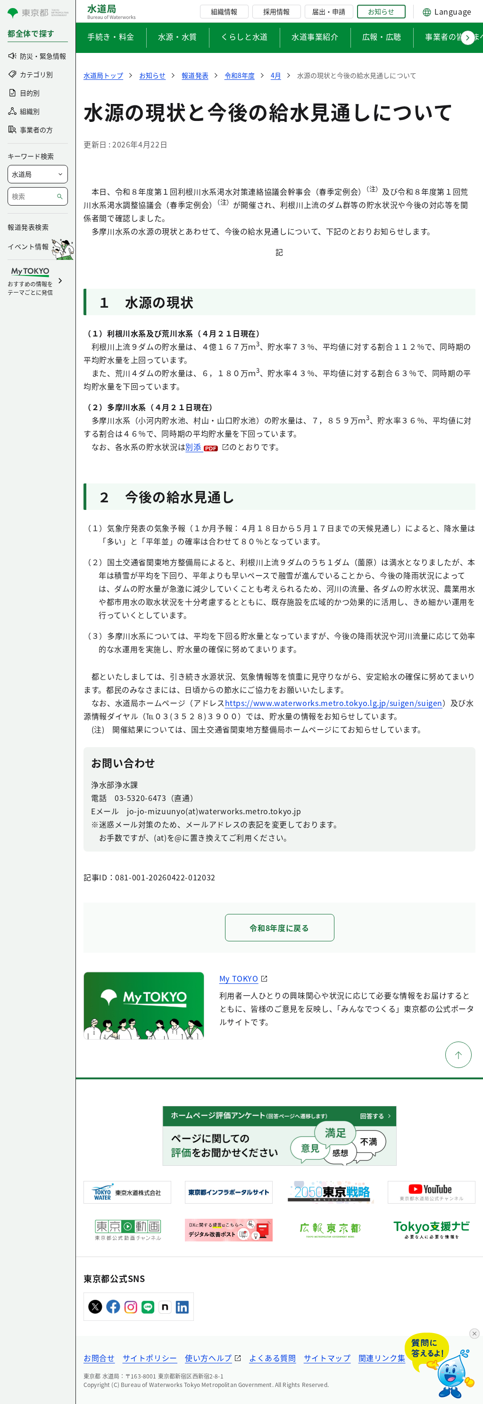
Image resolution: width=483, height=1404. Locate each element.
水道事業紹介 (315, 36)
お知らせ (381, 11)
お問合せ (99, 1357)
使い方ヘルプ (208, 1357)
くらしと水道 (244, 36)
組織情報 (224, 11)
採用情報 (276, 11)
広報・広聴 (381, 36)
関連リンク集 (382, 1357)
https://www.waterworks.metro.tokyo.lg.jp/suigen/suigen (334, 702)
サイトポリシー (150, 1357)
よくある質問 (272, 1357)
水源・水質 (177, 36)
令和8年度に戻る (279, 927)
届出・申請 (328, 11)
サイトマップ (327, 1357)
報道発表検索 (28, 227)
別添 (194, 446)
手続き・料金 (110, 36)
